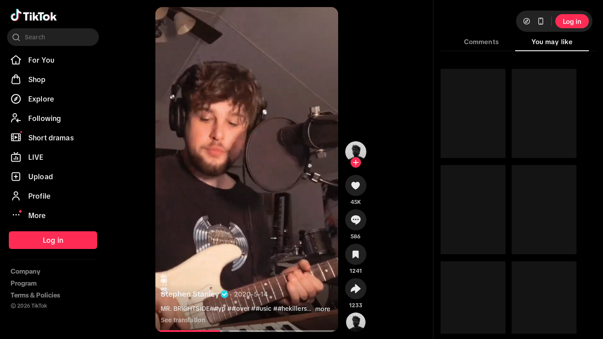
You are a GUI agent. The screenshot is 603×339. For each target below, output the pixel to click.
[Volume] (168, 21)
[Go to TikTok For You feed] (34, 15)
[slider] (188, 331)
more (322, 309)
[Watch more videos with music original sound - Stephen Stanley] (356, 320)
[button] (355, 188)
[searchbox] (53, 37)
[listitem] (53, 60)
